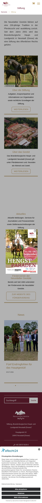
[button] (38, 3)
